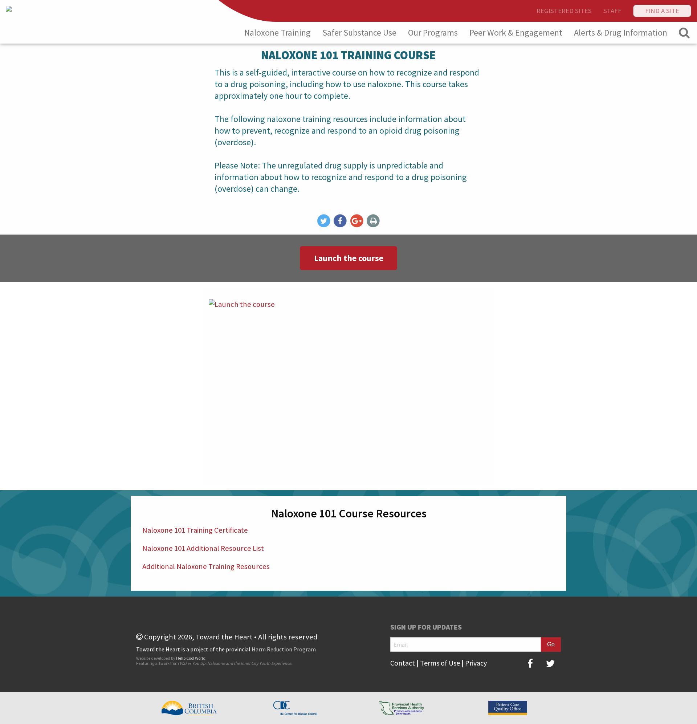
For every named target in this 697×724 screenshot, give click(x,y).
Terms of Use (440, 662)
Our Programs (433, 32)
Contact (402, 662)
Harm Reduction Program (284, 649)
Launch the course (348, 258)
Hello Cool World (190, 658)
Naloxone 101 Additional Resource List (203, 548)
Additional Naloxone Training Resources (206, 566)
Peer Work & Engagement (515, 32)
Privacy (476, 662)
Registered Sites (564, 11)
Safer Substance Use (359, 32)
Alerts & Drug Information (620, 32)
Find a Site (662, 11)
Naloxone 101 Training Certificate (195, 530)
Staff (612, 11)
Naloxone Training (277, 32)
